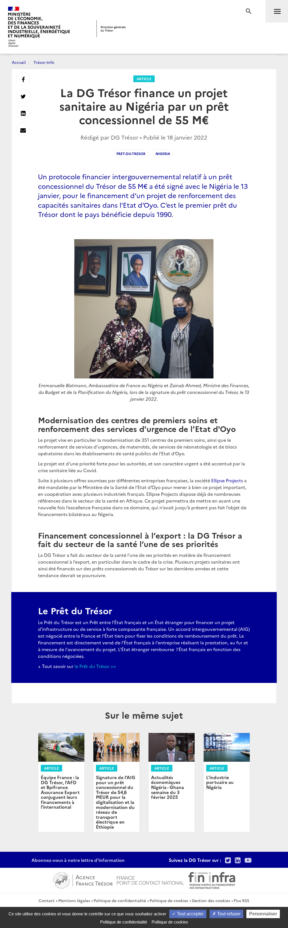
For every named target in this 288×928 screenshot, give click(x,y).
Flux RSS (241, 900)
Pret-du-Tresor (130, 153)
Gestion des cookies (211, 900)
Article (144, 78)
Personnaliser (263, 913)
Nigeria (163, 153)
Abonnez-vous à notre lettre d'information (78, 860)
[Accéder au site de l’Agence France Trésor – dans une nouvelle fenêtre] (82, 880)
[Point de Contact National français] (150, 880)
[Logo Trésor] (111, 28)
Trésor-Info (43, 62)
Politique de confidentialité (120, 900)
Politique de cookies (169, 900)
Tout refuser (228, 913)
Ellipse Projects (227, 480)
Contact (47, 900)
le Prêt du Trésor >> (95, 666)
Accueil (19, 62)
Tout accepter (190, 913)
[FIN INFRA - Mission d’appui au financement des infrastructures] (211, 880)
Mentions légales (74, 900)
